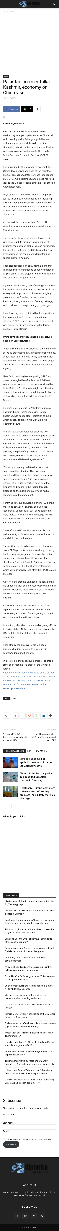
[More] (37, 109)
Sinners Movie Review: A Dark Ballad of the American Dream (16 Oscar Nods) (30, 1015)
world (14, 698)
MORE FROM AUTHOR (37, 751)
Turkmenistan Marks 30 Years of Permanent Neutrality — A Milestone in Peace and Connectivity (29, 1062)
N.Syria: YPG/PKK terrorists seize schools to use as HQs (15, 737)
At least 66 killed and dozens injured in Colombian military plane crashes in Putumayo (28, 968)
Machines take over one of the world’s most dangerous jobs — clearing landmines (26, 997)
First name (8, 1114)
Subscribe (11, 1144)
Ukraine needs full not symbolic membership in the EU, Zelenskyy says (36, 762)
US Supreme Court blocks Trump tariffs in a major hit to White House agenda (29, 987)
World (13, 11)
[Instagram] (25, 1216)
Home (5, 11)
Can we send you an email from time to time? (28, 1139)
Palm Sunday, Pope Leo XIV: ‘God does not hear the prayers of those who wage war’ (29, 931)
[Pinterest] (34, 1216)
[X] (23, 716)
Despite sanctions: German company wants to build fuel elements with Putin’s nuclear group (30, 950)
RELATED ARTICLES (14, 751)
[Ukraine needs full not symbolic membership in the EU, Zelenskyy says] (10, 762)
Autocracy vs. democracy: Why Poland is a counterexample (25, 959)
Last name (8, 1122)
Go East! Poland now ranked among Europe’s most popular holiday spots (29, 1053)
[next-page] (10, 806)
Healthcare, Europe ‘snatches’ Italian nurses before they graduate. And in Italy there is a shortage (29, 921)
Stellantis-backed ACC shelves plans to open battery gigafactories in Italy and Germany (30, 1025)
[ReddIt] (29, 716)
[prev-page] (5, 806)
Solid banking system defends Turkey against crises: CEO (44, 737)
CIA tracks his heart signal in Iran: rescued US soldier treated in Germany (36, 777)
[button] (5, 4)
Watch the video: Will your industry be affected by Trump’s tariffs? (29, 1034)
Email (6, 1131)
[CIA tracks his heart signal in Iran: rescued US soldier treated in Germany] (10, 777)
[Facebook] (16, 716)
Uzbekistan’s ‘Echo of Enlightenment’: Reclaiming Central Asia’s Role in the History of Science (28, 1072)
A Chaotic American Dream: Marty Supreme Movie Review (29, 1006)
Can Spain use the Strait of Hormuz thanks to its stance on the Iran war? (28, 940)
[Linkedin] (43, 716)
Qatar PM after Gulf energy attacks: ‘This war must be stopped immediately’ (30, 978)
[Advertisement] (29, 44)
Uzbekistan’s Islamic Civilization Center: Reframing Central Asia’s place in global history (29, 1081)
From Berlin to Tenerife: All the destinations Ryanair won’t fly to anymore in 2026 (30, 1044)
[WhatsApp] (36, 716)
